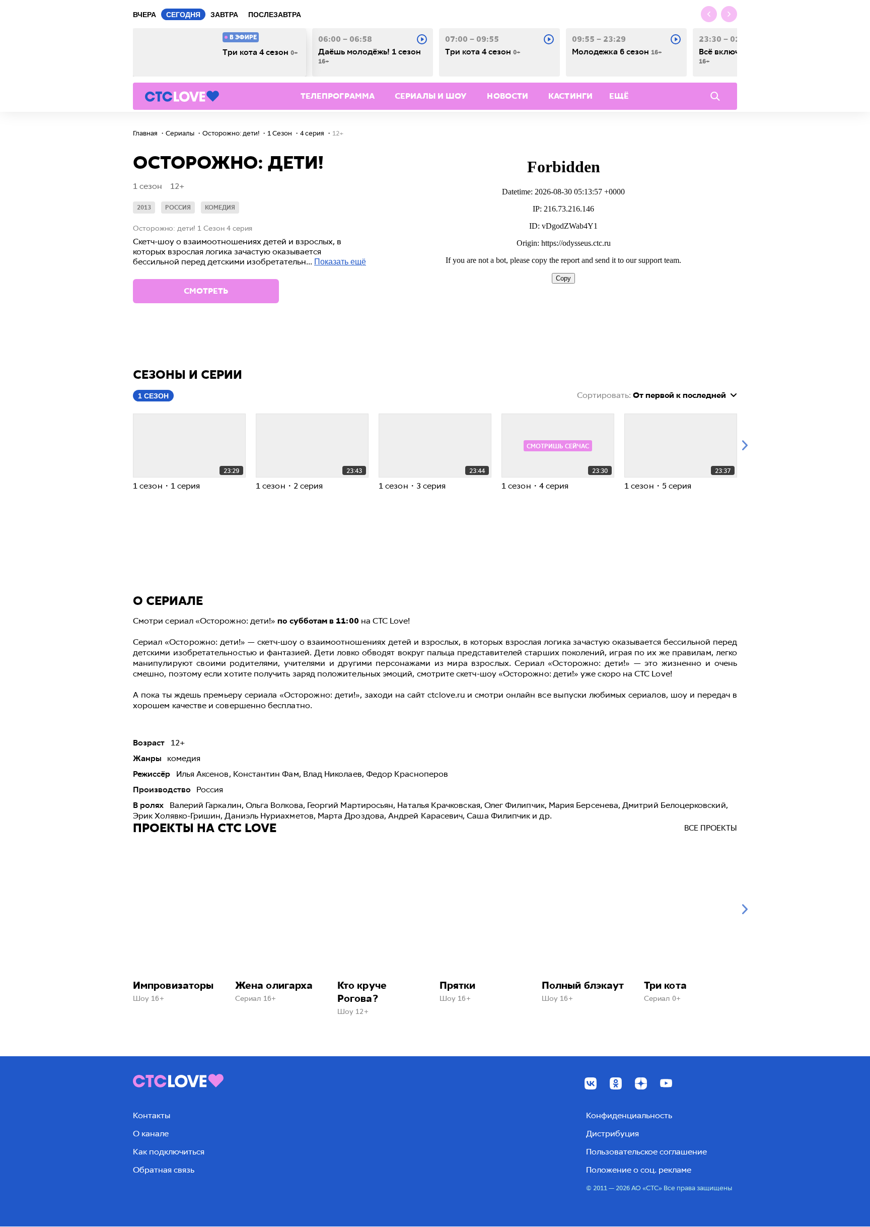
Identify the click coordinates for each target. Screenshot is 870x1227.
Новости (507, 96)
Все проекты (710, 828)
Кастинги (570, 96)
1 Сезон (153, 396)
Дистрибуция (612, 1133)
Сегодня (183, 15)
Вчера (144, 15)
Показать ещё (340, 261)
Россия (178, 207)
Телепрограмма (338, 96)
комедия (220, 207)
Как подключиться (168, 1151)
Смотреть (206, 291)
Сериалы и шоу (431, 96)
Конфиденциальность (629, 1115)
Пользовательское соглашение (646, 1151)
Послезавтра (274, 15)
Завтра (224, 15)
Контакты (151, 1115)
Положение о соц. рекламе (638, 1170)
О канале (151, 1133)
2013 (144, 207)
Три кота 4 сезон (260, 52)
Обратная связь (163, 1170)
